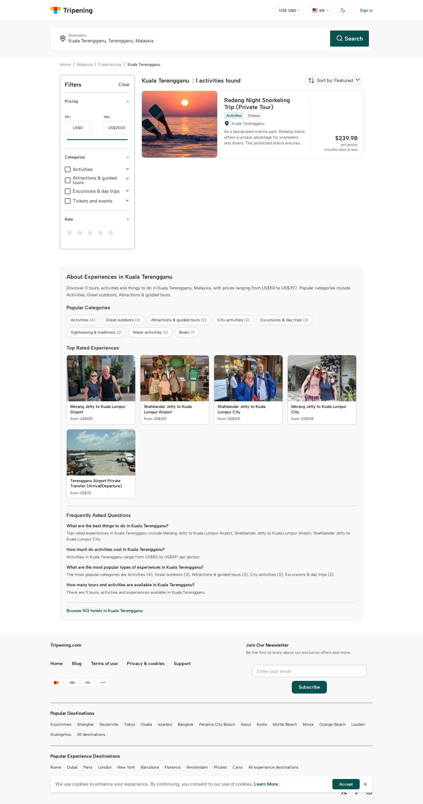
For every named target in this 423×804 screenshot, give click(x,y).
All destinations (91, 734)
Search (354, 38)
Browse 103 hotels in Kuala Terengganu (104, 610)
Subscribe (309, 687)
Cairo (238, 767)
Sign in (366, 10)
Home (65, 64)
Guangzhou (60, 734)
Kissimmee (60, 724)
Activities (83, 169)
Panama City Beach (217, 724)
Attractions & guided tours (95, 180)
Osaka (146, 724)
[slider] (64, 139)
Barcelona (150, 767)
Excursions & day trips (96, 191)
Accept (346, 784)
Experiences (109, 64)
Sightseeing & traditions (96, 332)
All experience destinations (273, 767)
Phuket (220, 767)
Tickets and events (93, 201)
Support (182, 663)
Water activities (150, 332)
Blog (77, 663)
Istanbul (165, 724)
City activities (233, 320)
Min (67, 117)
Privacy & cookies (146, 663)
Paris (87, 767)
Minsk (308, 724)
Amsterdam (197, 767)
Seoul (246, 724)
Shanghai (85, 724)
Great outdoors (123, 320)
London (358, 724)
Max (107, 117)
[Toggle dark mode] (343, 10)
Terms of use (104, 663)
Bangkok (185, 724)
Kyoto (262, 724)
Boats (187, 332)
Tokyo (129, 724)
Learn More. (266, 784)
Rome (55, 767)
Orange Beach (332, 724)
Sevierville (109, 724)
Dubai (72, 767)
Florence (173, 767)
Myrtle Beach (285, 724)
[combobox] (330, 80)
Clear (124, 84)
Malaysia (84, 64)
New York (126, 767)
